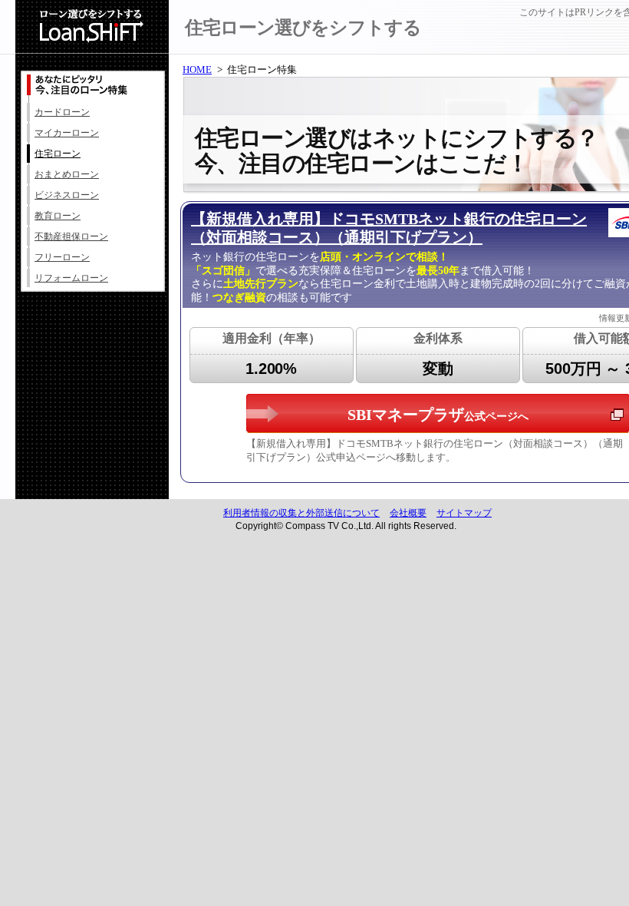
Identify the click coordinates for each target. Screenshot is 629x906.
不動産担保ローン (71, 236)
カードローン (62, 112)
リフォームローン (71, 278)
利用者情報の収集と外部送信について (301, 513)
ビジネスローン (67, 195)
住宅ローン (58, 153)
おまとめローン (67, 174)
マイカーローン (67, 132)
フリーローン (62, 257)
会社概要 (408, 513)
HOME (197, 69)
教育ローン (58, 215)
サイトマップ (464, 513)
